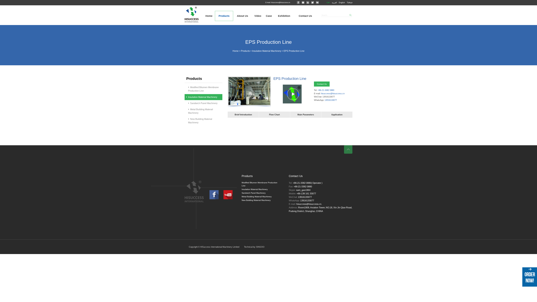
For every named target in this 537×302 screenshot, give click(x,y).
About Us (242, 16)
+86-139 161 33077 (306, 193)
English (342, 3)
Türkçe (349, 3)
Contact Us (305, 16)
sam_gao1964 (303, 190)
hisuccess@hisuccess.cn (280, 2)
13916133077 (331, 100)
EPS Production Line (294, 51)
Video (257, 16)
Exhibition (284, 16)
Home (208, 16)
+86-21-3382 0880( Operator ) (307, 183)
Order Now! (530, 277)
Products (224, 16)
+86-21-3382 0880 (326, 90)
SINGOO (260, 247)
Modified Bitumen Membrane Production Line (203, 89)
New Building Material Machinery (200, 121)
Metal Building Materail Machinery (200, 111)
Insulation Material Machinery (266, 51)
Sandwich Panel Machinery (203, 103)
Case (269, 16)
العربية (334, 3)
